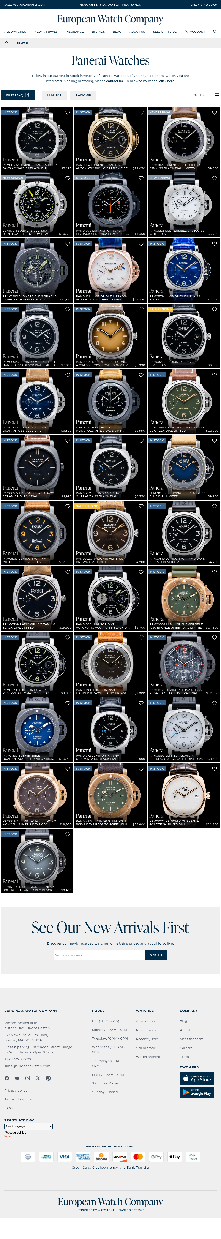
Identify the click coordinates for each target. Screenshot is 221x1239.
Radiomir (83, 95)
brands (98, 31)
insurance (75, 31)
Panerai (22, 43)
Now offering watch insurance (110, 4)
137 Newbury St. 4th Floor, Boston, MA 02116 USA (26, 1037)
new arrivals (46, 31)
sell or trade (165, 31)
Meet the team (192, 1039)
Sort (197, 95)
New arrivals (146, 1030)
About (185, 1030)
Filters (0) (14, 95)
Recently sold (147, 1039)
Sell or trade (146, 1048)
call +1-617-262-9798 (204, 4)
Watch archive (148, 1057)
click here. (167, 81)
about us (137, 31)
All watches (145, 1021)
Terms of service (18, 1099)
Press (184, 1057)
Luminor (54, 95)
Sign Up (156, 955)
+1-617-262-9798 (18, 1059)
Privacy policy (15, 1090)
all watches (15, 31)
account (197, 31)
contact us (114, 81)
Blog (183, 1021)
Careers (186, 1048)
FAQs (8, 1108)
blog (117, 31)
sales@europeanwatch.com (24, 4)
